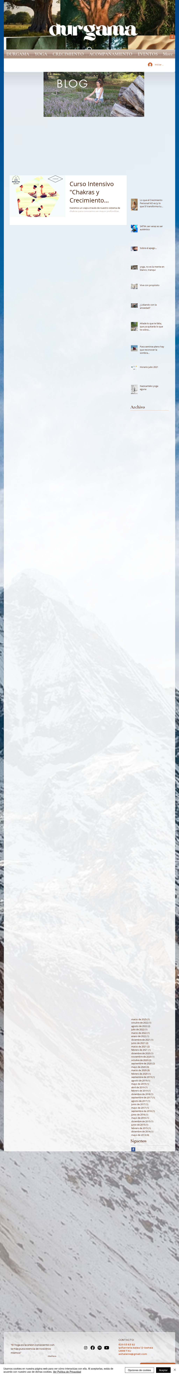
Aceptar (163, 1370)
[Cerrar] (175, 1370)
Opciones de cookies (139, 1370)
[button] (172, 35)
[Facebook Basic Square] (133, 1149)
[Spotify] (99, 1348)
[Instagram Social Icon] (85, 1348)
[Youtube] (106, 1348)
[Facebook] (92, 1348)
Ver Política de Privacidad (67, 1371)
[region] (94, 94)
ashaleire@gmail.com (133, 1354)
